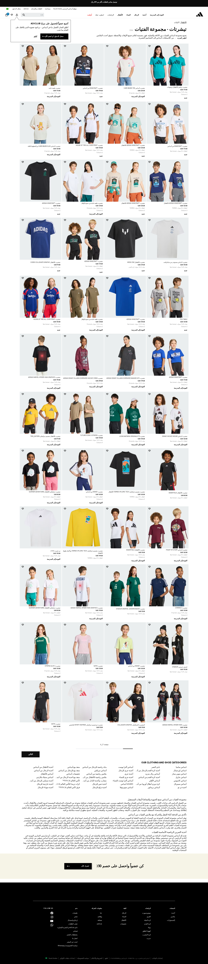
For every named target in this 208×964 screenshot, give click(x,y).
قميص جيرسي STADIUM (179, 667)
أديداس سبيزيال (180, 784)
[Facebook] (52, 913)
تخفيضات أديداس (73, 774)
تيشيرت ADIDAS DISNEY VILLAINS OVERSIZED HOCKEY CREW (83, 378)
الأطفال (183, 23)
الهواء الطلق (147, 931)
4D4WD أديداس (127, 784)
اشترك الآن (85, 866)
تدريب (149, 938)
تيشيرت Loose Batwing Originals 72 (132, 436)
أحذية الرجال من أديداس (43, 771)
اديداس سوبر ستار (179, 774)
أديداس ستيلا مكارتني (44, 777)
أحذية (173, 913)
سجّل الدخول (16, 9)
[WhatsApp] (52, 925)
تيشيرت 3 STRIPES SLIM (52, 666)
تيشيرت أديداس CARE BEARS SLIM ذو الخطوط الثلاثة (44, 146)
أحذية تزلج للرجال (99, 788)
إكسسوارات (171, 920)
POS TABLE (183, 319)
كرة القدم (147, 924)
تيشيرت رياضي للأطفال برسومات (177, 87)
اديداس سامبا (181, 767)
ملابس (173, 917)
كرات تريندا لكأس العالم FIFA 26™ (67, 784)
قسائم (75, 931)
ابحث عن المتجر (72, 942)
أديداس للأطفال (47, 774)
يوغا (149, 927)
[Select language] (7, 8)
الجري (149, 917)
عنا (101, 913)
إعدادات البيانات (157, 958)
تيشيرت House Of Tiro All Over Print (89, 145)
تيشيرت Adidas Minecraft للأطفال (133, 145)
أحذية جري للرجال (126, 771)
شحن (76, 917)
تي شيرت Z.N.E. (55, 551)
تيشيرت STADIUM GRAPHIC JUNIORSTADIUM (130, 609)
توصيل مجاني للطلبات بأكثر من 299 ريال (104, 2)
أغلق (35, 36)
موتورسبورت (146, 913)
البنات (176, 23)
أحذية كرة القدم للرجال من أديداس (147, 771)
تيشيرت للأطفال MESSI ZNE (136, 262)
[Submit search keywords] (23, 15)
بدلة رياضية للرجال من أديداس (94, 767)
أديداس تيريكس (100, 771)
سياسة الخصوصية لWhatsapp (68, 945)
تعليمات (75, 913)
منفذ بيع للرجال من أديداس (69, 771)
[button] (157, 15)
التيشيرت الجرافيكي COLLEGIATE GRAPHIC (131, 725)
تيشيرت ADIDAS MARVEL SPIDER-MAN (174, 725)
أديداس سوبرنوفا (126, 788)
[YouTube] (51, 921)
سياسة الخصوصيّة (83, 958)
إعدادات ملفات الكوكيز (67, 958)
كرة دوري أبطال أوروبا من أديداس (147, 784)
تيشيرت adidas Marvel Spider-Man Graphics (44, 377)
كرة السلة (147, 920)
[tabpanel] (104, 402)
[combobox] (32, 15)
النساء (124, 917)
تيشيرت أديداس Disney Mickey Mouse (174, 436)
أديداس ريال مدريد (152, 774)
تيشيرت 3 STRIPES (181, 608)
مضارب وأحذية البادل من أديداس (94, 781)
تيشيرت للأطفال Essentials (178, 493)
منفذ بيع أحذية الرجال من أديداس (67, 777)
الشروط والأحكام (96, 958)
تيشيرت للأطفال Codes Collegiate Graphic (45, 262)
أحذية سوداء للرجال (45, 788)
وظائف (100, 917)
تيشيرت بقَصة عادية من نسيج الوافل (92, 203)
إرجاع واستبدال (73, 920)
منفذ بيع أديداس (73, 767)
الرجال (124, 913)
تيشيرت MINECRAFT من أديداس (93, 88)
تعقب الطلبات (73, 924)
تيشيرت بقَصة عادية (54, 88)
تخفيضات (123, 924)
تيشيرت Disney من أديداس (94, 492)
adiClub (99, 924)
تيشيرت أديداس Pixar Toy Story (176, 550)
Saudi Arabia (53, 958)
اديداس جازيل (181, 777)
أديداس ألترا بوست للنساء (123, 781)
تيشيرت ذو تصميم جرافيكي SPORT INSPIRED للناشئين (86, 725)
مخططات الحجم (72, 935)
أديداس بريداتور (154, 788)
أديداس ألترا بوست (125, 767)
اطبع (106, 958)
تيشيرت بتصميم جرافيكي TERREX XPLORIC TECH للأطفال (127, 492)
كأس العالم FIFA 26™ (71, 781)
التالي (30, 754)
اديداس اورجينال (179, 771)
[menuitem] (157, 15)
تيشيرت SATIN (98, 666)
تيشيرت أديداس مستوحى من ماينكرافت (175, 262)
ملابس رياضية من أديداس (96, 774)
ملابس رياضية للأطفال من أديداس (94, 777)
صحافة (100, 920)
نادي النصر (155, 767)
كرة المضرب (146, 935)
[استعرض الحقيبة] (6, 15)
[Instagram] (52, 917)
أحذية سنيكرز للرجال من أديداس (40, 781)
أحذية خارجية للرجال (45, 784)
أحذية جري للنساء (126, 777)
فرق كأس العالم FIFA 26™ (69, 788)
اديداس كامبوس (180, 781)
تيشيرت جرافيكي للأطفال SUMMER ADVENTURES (44, 492)
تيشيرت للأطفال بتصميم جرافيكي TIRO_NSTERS (45, 436)
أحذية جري (129, 774)
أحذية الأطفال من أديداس (43, 767)
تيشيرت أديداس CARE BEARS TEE (134, 88)
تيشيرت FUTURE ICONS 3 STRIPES (91, 435)
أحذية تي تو (182, 788)
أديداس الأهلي (154, 781)
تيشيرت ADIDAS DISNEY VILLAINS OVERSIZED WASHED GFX (125, 378)
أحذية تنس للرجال (99, 784)
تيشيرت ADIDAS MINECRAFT (51, 203)
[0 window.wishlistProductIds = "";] (12, 15)
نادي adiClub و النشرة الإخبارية (67, 927)
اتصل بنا (75, 938)
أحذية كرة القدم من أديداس (149, 777)
